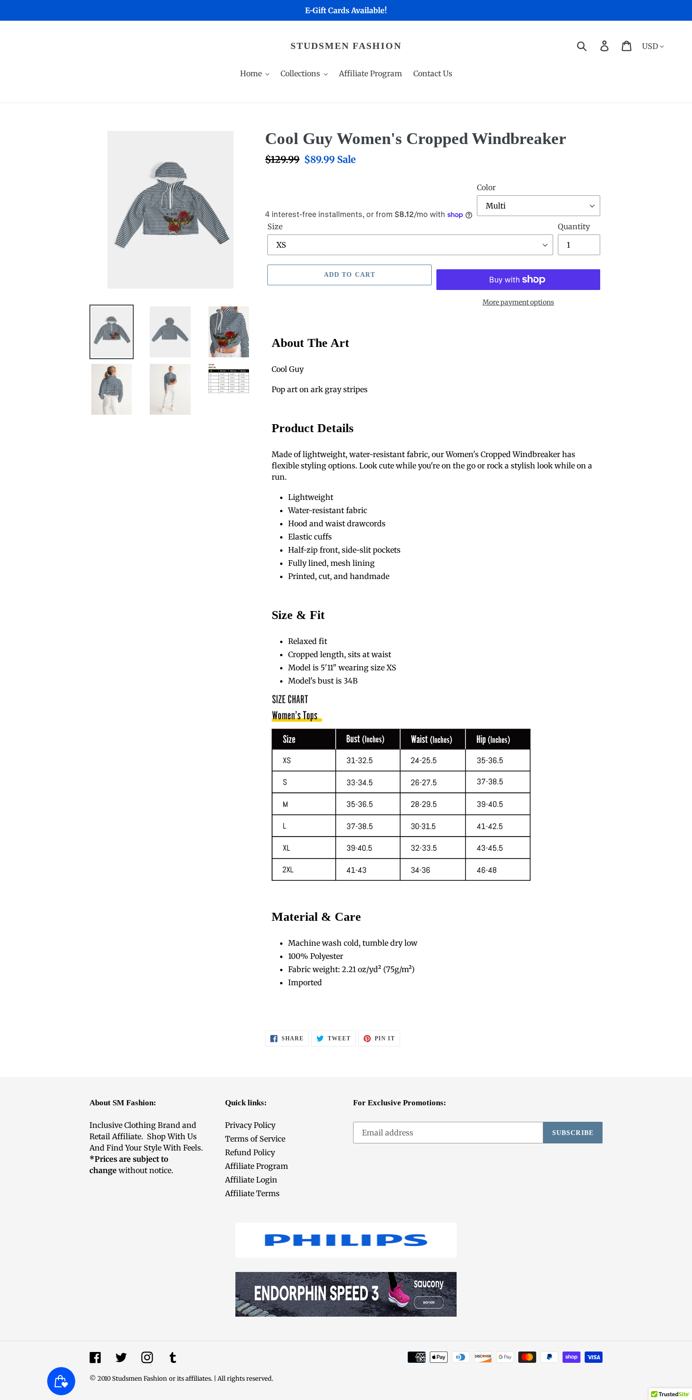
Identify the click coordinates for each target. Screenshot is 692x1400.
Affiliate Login (251, 1179)
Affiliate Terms (252, 1193)
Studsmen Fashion (346, 45)
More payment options (518, 302)
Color (486, 187)
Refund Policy (250, 1152)
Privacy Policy (250, 1125)
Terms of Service (255, 1138)
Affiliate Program (256, 1166)
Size (274, 226)
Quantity (574, 226)
